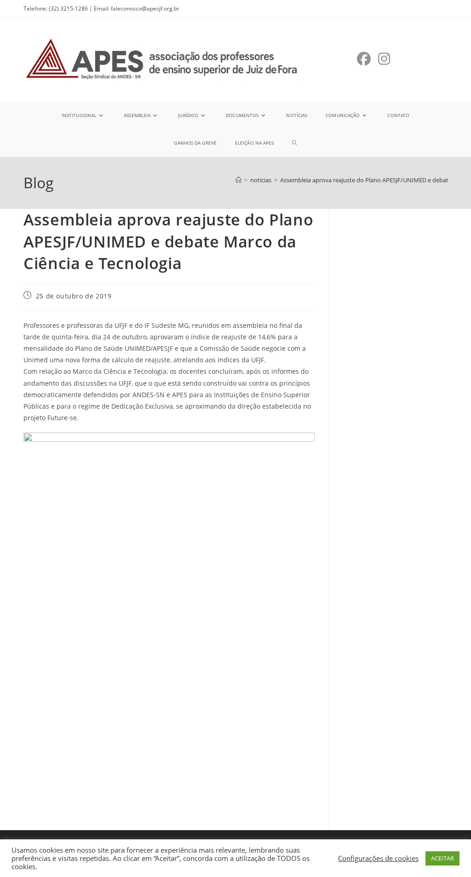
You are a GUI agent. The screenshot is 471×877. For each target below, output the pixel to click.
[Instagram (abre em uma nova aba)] (384, 59)
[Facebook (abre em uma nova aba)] (363, 59)
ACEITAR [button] (442, 858)
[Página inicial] (238, 180)
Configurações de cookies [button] (378, 858)
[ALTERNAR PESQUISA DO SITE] (294, 143)
